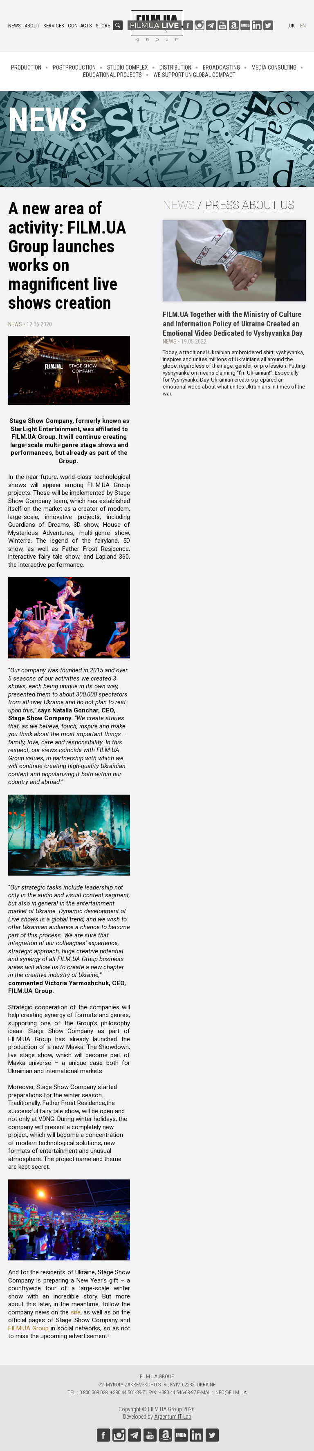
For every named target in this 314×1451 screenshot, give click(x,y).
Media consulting (273, 67)
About (32, 25)
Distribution (175, 67)
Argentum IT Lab (172, 1416)
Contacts (80, 25)
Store (103, 25)
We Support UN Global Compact (194, 75)
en (303, 25)
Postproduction (74, 67)
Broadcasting (221, 67)
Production (26, 67)
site (76, 1312)
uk (292, 25)
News (14, 25)
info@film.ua (230, 1392)
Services (53, 25)
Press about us (249, 205)
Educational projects (112, 75)
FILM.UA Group (28, 1328)
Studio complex (127, 67)
